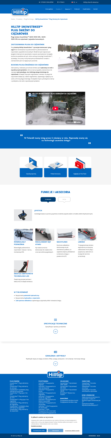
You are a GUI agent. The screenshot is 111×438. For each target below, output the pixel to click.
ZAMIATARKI (86, 381)
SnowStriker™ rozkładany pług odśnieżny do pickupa (19, 390)
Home (13, 19)
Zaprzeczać (55, 430)
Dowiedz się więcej (36, 426)
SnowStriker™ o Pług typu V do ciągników (19, 400)
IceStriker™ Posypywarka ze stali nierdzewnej (47, 387)
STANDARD (48, 199)
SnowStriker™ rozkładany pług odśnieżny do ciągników (19, 407)
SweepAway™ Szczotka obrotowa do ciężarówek (89, 390)
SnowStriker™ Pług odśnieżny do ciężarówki (19, 410)
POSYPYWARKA (43, 381)
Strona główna (49, 9)
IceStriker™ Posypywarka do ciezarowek (47, 403)
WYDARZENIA (92, 436)
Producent (77, 9)
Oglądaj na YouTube (79, 174)
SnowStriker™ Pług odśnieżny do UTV (19, 397)
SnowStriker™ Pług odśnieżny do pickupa (19, 387)
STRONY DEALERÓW (47, 2)
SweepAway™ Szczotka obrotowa (89, 387)
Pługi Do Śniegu (29, 19)
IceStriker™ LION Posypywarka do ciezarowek (48, 407)
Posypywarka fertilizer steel (68, 402)
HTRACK (61, 2)
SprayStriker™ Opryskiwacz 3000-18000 (68, 384)
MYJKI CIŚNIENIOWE (88, 395)
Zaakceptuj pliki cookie (39, 430)
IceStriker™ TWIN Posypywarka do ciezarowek (47, 410)
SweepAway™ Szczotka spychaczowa (89, 384)
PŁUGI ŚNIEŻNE (14, 381)
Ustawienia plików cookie (72, 430)
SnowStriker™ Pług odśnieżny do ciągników (19, 403)
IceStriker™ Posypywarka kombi (46, 390)
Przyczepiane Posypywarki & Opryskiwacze (47, 413)
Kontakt (95, 9)
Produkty (58, 9)
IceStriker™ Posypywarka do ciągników (47, 393)
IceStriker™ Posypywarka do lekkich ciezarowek (47, 400)
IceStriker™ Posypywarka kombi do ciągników (46, 397)
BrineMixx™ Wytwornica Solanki (67, 393)
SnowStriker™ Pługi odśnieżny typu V (19, 384)
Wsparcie (67, 9)
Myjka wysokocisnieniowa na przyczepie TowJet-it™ (91, 398)
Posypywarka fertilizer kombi (69, 400)
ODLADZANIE (64, 381)
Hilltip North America (90, 2)
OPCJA (64, 199)
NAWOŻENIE (64, 398)
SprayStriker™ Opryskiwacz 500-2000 (68, 387)
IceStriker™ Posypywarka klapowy (46, 384)
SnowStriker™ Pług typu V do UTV (19, 393)
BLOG (98, 436)
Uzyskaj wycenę (31, 174)
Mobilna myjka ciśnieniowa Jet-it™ (91, 401)
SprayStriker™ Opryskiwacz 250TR (68, 390)
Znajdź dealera (86, 9)
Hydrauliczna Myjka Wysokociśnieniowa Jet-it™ (90, 404)
